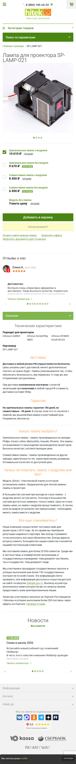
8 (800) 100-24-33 (37, 4)
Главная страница (13, 46)
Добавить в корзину (38, 217)
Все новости (38, 626)
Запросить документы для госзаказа (24, 239)
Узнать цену (18, 203)
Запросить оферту (51, 235)
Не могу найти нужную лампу (20, 235)
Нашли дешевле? (38, 226)
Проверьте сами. (36, 604)
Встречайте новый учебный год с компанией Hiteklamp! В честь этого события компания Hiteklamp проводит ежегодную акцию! (37, 653)
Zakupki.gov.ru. (35, 583)
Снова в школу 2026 (20, 642)
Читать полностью (19, 299)
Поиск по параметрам (20, 37)
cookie (23, 758)
